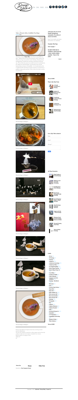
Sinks (50, 309)
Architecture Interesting (54, 263)
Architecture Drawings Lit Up (57, 104)
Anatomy (51, 259)
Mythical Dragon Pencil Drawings (57, 110)
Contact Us (48, 389)
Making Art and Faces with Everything (57, 182)
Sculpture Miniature (53, 306)
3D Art (50, 256)
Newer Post (18, 365)
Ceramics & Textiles (53, 274)
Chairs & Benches (52, 276)
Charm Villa (27, 56)
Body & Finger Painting (54, 268)
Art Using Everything (53, 266)
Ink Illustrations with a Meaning (57, 187)
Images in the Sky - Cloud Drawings (57, 212)
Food (20, 34)
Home (30, 366)
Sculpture (51, 304)
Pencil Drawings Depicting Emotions (57, 206)
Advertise (37, 389)
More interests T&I (53, 297)
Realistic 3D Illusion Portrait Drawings (57, 92)
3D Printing (51, 258)
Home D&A (51, 289)
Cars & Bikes (51, 273)
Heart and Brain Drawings (57, 230)
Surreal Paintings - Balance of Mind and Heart (57, 200)
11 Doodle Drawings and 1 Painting (57, 86)
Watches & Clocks (52, 319)
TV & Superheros (52, 314)
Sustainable (51, 313)
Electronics (51, 283)
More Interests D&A (53, 296)
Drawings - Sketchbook (54, 281)
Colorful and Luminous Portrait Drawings (57, 99)
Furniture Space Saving (54, 287)
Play (50, 302)
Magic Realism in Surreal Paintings (57, 175)
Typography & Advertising (54, 316)
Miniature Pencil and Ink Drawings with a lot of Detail (57, 218)
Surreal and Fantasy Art (54, 311)
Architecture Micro (53, 264)
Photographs (51, 301)
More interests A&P (53, 294)
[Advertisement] (39, 21)
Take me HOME (51, 78)
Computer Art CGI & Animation (53, 278)
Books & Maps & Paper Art (54, 270)
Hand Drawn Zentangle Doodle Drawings (57, 194)
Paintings (51, 299)
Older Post (42, 366)
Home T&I (51, 290)
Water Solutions (52, 321)
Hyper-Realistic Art (53, 292)
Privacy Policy (43, 389)
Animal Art (51, 261)
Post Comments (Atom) (26, 368)
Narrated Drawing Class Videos (57, 224)
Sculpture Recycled (53, 307)
